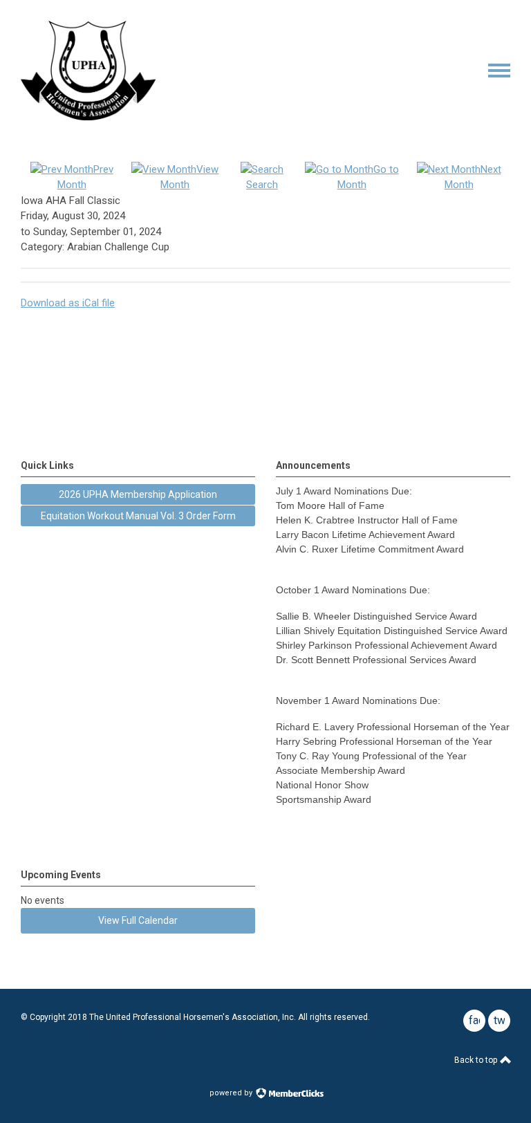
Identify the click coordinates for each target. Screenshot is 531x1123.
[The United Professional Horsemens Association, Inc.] (88, 117)
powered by (231, 1092)
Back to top (476, 1060)
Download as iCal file (68, 303)
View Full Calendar (138, 920)
